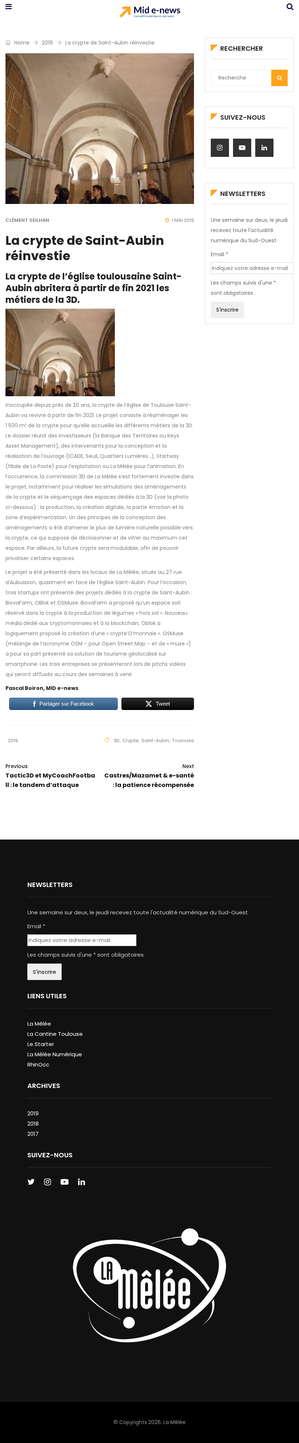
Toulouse (183, 740)
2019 (47, 42)
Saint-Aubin (155, 740)
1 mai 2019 (183, 220)
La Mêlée (39, 1023)
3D (116, 740)
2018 (33, 1123)
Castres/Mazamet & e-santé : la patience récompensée (149, 776)
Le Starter (40, 1044)
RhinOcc (38, 1064)
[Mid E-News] (150, 12)
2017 (33, 1134)
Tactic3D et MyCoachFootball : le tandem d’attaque (50, 776)
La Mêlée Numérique (54, 1054)
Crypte (131, 740)
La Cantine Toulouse (55, 1034)
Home (21, 42)
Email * (219, 254)
